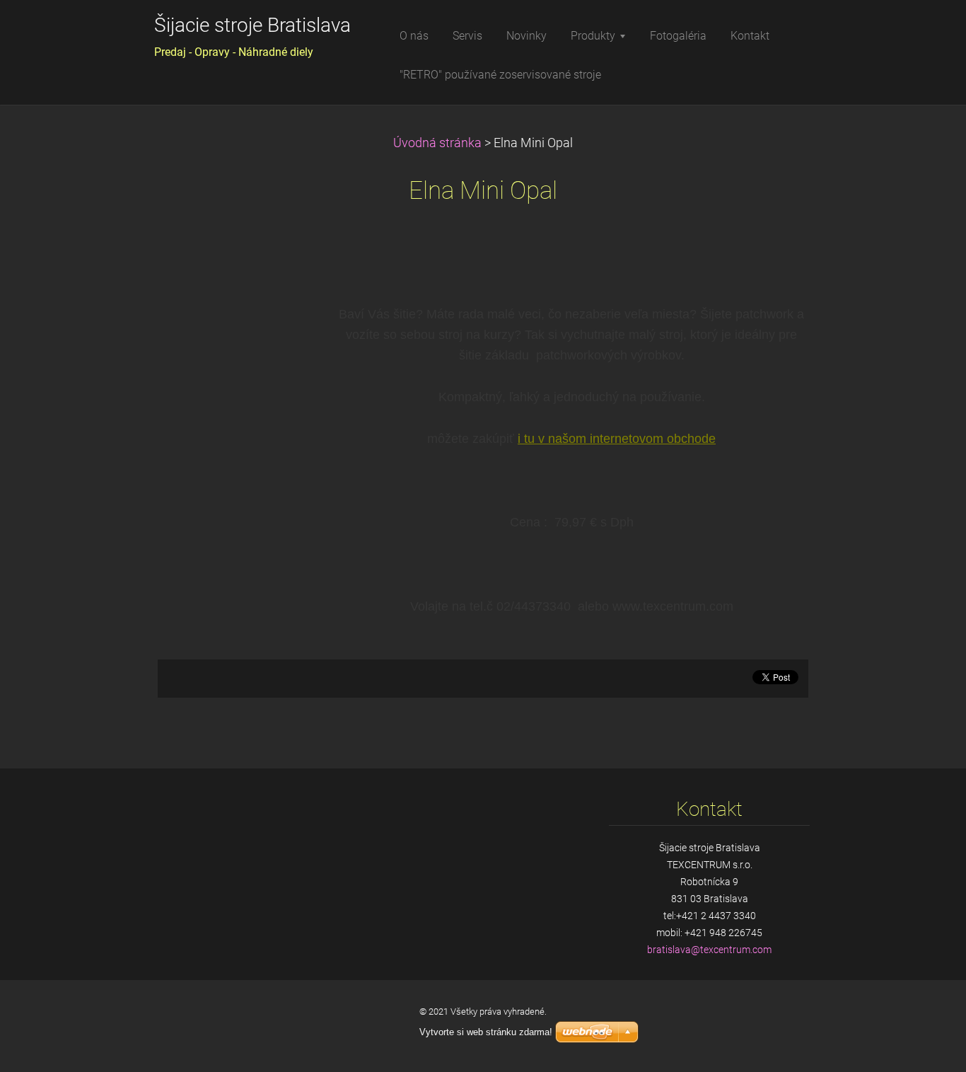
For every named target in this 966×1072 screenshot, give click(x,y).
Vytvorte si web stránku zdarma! (485, 1032)
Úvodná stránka (437, 143)
